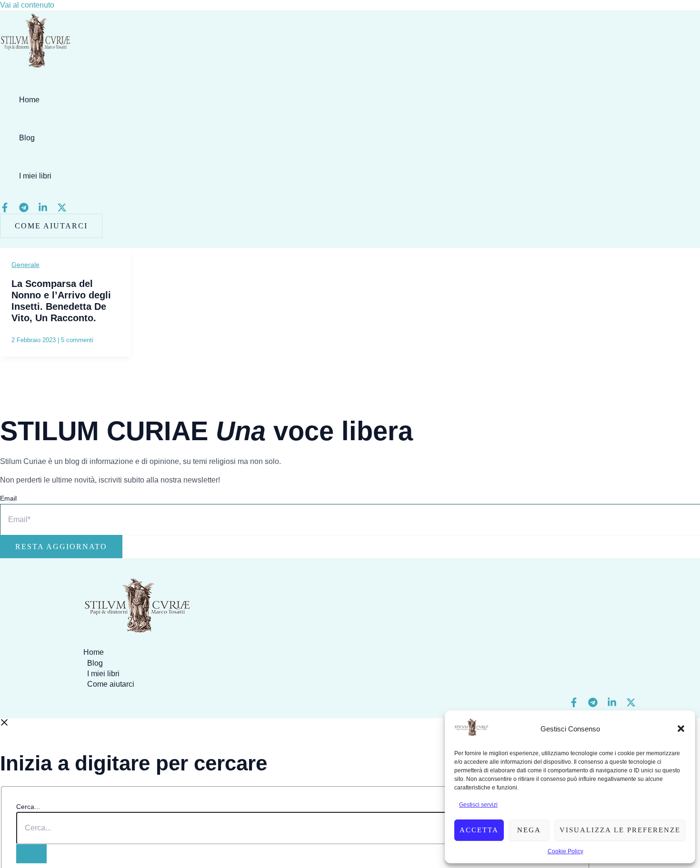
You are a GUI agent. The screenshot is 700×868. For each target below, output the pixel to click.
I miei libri (35, 176)
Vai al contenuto (27, 5)
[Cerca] (31, 853)
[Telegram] (24, 210)
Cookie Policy (565, 851)
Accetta (479, 830)
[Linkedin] (43, 210)
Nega (529, 830)
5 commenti (77, 340)
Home (29, 100)
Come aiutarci (110, 684)
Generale (25, 264)
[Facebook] (5, 210)
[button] (681, 728)
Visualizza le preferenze (620, 830)
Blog (27, 138)
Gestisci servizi (478, 804)
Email (8, 498)
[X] (62, 210)
